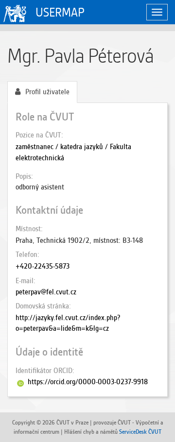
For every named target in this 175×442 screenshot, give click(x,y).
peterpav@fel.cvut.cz (46, 292)
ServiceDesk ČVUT (140, 431)
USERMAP (60, 12)
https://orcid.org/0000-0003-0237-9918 (88, 381)
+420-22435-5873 (43, 266)
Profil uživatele (47, 91)
